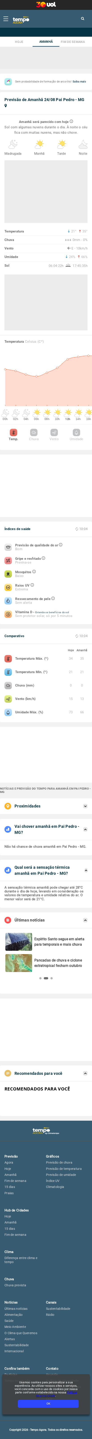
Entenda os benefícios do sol (52, 612)
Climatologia (55, 1187)
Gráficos (52, 1156)
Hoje (19, 42)
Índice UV (53, 1181)
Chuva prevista (15, 1285)
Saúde (9, 1321)
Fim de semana (73, 42)
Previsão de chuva (59, 1162)
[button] (40, 978)
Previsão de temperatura (64, 1169)
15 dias (9, 1187)
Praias (9, 1193)
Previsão (11, 1156)
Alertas (9, 1339)
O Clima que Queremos (20, 1333)
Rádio (50, 1314)
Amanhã (46, 41)
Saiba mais (79, 81)
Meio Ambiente (15, 1327)
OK (48, 1403)
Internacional (14, 1351)
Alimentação (13, 1314)
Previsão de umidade (61, 1175)
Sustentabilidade (16, 1345)
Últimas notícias (16, 1308)
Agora (8, 1162)
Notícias (11, 1302)
